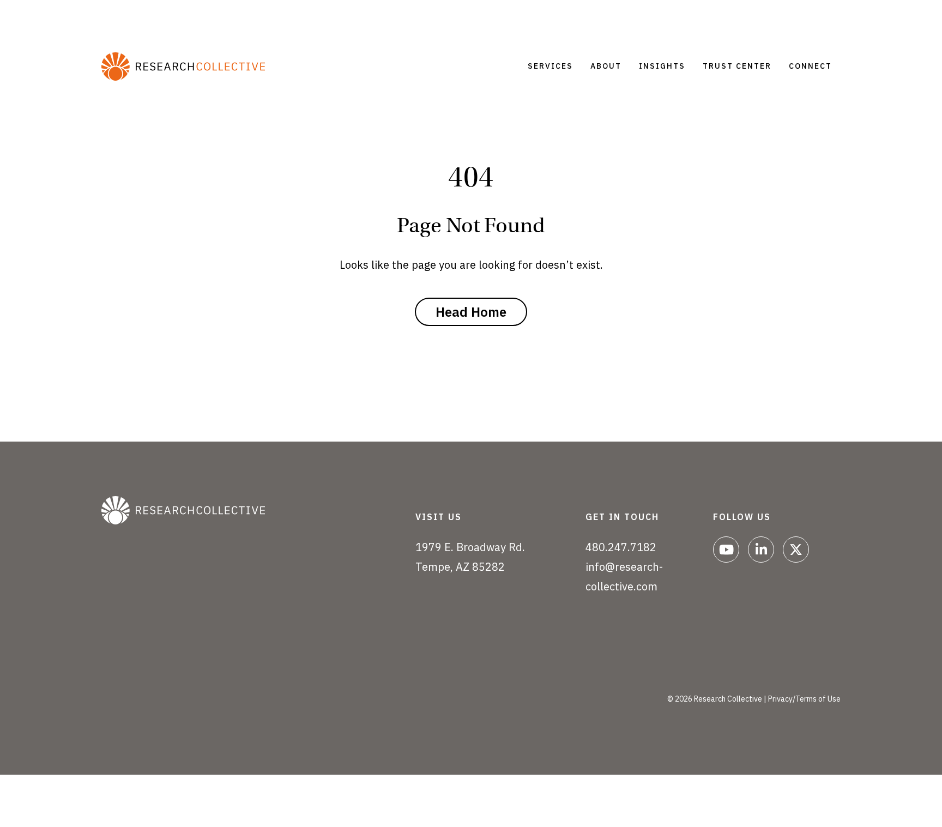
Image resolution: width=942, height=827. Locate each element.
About (605, 66)
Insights (662, 66)
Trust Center (737, 66)
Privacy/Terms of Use (804, 699)
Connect (810, 66)
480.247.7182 (620, 547)
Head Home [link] (471, 312)
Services (550, 66)
